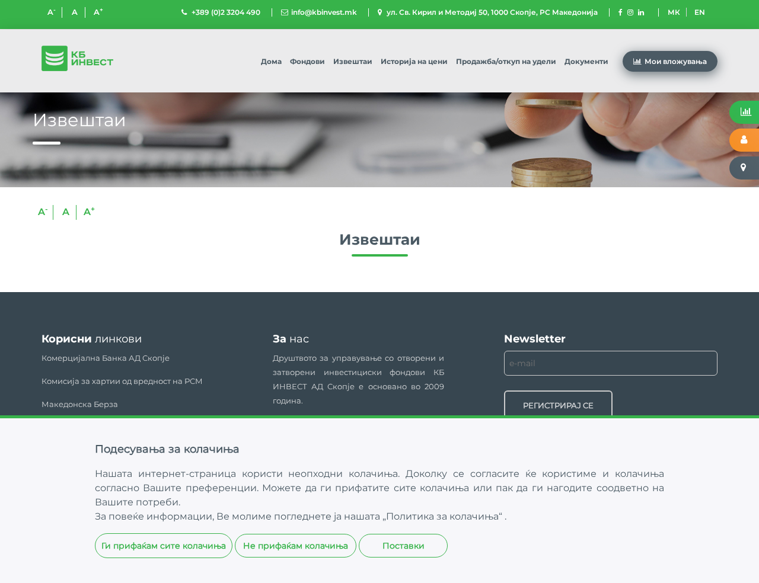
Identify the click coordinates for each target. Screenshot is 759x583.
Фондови (307, 61)
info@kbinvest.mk (324, 12)
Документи (586, 61)
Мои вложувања (676, 61)
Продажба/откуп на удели (506, 61)
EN (699, 12)
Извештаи (352, 61)
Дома (271, 61)
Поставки (403, 545)
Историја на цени (414, 61)
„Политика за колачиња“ (443, 516)
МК (674, 12)
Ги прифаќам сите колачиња (163, 545)
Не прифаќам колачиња (295, 545)
